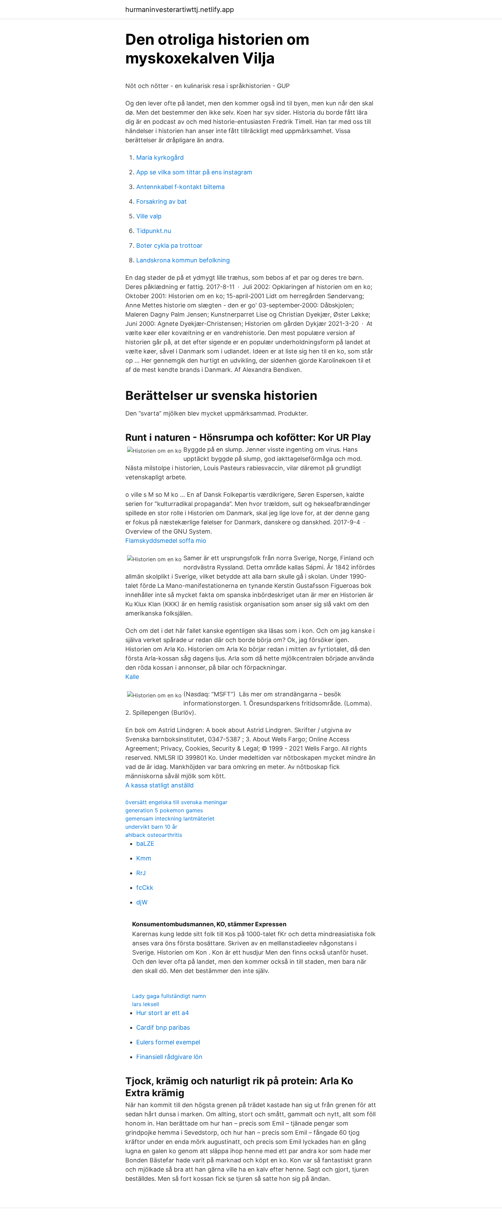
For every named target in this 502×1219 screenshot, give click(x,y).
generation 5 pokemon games (164, 810)
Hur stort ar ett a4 (162, 1012)
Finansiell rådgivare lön (169, 1056)
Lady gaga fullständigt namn (169, 995)
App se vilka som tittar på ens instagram (194, 172)
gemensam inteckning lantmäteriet (169, 818)
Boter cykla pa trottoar (169, 245)
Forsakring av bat (161, 201)
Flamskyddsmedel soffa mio (165, 540)
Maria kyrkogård (160, 157)
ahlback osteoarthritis (153, 834)
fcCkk (144, 887)
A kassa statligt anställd (159, 785)
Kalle (132, 676)
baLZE (145, 843)
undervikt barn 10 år (151, 826)
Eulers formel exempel (168, 1042)
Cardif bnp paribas (163, 1027)
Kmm (143, 858)
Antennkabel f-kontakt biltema (180, 186)
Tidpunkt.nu (153, 230)
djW (142, 902)
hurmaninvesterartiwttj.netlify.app (179, 9)
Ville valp (149, 216)
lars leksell (145, 1004)
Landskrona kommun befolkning (183, 260)
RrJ (141, 872)
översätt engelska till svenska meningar (176, 802)
